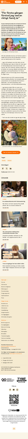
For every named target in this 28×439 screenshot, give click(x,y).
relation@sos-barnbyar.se (15, 353)
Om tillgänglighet (5, 314)
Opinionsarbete (5, 295)
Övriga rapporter (5, 293)
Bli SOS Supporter (5, 322)
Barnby (3, 160)
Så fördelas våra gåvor (6, 317)
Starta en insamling (5, 338)
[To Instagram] (17, 389)
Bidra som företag (5, 327)
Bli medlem (3, 333)
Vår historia (4, 284)
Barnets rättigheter (6, 286)
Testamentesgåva (5, 336)
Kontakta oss (4, 303)
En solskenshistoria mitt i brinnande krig (14, 201)
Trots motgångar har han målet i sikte (13, 263)
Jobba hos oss (4, 305)
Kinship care (13, 252)
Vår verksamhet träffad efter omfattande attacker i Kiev (11, 232)
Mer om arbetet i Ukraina (10, 152)
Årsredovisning (4, 291)
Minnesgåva (4, 331)
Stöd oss (18, 1)
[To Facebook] (10, 389)
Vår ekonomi (4, 308)
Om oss (3, 282)
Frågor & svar (4, 301)
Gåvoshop (3, 329)
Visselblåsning (4, 310)
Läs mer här (6, 207)
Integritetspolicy (5, 312)
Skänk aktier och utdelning (7, 340)
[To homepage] (5, 2)
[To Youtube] (13, 389)
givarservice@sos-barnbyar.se (8, 346)
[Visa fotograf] (25, 195)
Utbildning (11, 194)
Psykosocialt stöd (14, 192)
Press (2, 298)
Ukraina (9, 160)
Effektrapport (4, 289)
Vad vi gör (3, 280)
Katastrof (6, 192)
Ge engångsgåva (5, 325)
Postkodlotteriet (7, 254)
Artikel (3, 10)
